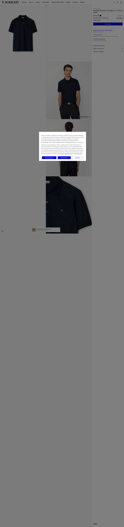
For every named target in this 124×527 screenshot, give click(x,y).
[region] (62, 146)
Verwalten (77, 158)
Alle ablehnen (64, 158)
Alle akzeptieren (49, 158)
